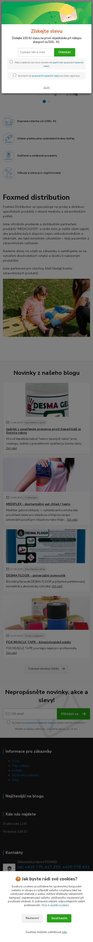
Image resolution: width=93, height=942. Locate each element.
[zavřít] (83, 8)
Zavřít (46, 87)
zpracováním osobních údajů (45, 75)
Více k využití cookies (55, 905)
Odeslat (64, 52)
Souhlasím (59, 918)
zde (64, 932)
